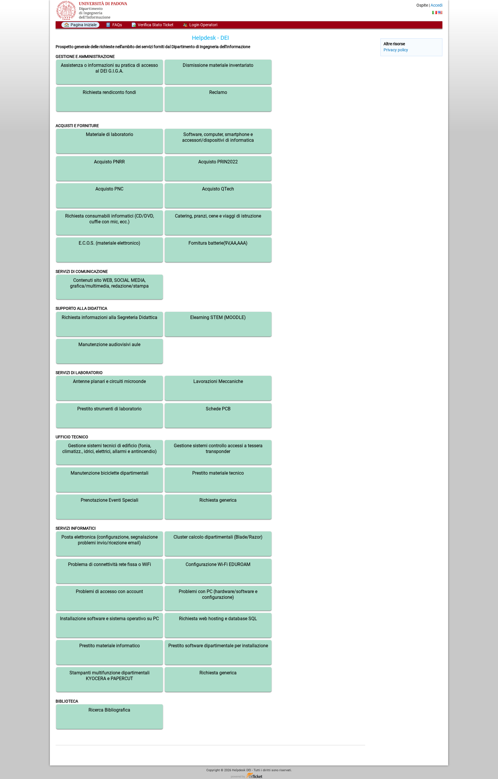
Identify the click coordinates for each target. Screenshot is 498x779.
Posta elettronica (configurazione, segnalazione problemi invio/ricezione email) (109, 540)
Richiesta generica (218, 500)
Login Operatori (203, 24)
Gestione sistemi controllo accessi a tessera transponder (218, 448)
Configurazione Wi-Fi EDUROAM (218, 564)
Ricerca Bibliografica (109, 710)
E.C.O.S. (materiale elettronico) (109, 243)
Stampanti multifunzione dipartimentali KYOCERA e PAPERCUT (109, 675)
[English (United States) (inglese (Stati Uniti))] (440, 12)
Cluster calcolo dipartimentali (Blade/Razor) (218, 537)
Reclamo (218, 92)
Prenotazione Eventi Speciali (109, 500)
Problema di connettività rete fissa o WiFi (109, 564)
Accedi (436, 5)
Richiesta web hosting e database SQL (218, 618)
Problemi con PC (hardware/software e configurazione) (218, 594)
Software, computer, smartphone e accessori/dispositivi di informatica (218, 137)
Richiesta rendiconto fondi (109, 92)
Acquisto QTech (218, 189)
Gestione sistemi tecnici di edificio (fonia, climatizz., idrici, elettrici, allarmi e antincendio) (109, 448)
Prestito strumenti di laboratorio (109, 409)
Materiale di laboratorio (109, 134)
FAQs (117, 24)
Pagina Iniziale (84, 24)
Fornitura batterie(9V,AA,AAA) (218, 243)
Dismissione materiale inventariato (218, 65)
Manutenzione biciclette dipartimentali (109, 473)
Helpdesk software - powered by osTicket (249, 775)
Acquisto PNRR (109, 162)
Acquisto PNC (109, 189)
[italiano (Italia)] (434, 12)
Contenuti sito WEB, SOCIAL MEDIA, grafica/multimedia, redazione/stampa (109, 283)
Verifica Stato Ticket (155, 24)
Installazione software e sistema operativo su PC (109, 618)
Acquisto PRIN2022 (218, 162)
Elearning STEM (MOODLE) (218, 317)
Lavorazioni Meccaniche (218, 381)
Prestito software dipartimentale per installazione (218, 645)
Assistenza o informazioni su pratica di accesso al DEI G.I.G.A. (109, 68)
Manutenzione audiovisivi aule (109, 344)
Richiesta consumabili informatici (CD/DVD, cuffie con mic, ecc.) (109, 219)
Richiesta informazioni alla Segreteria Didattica (109, 317)
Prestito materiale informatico (109, 645)
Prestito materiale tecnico (218, 473)
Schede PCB (218, 409)
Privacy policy (396, 50)
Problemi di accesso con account (109, 591)
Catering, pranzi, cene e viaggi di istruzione (218, 216)
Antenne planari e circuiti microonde (109, 381)
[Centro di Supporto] (93, 10)
